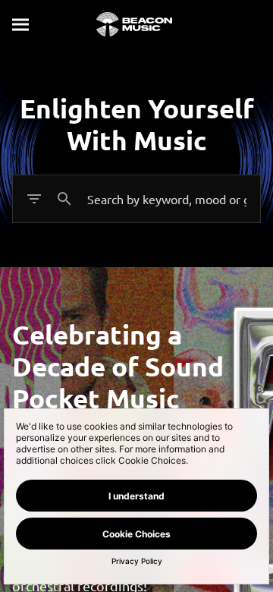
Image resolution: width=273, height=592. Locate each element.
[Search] (21, 24)
